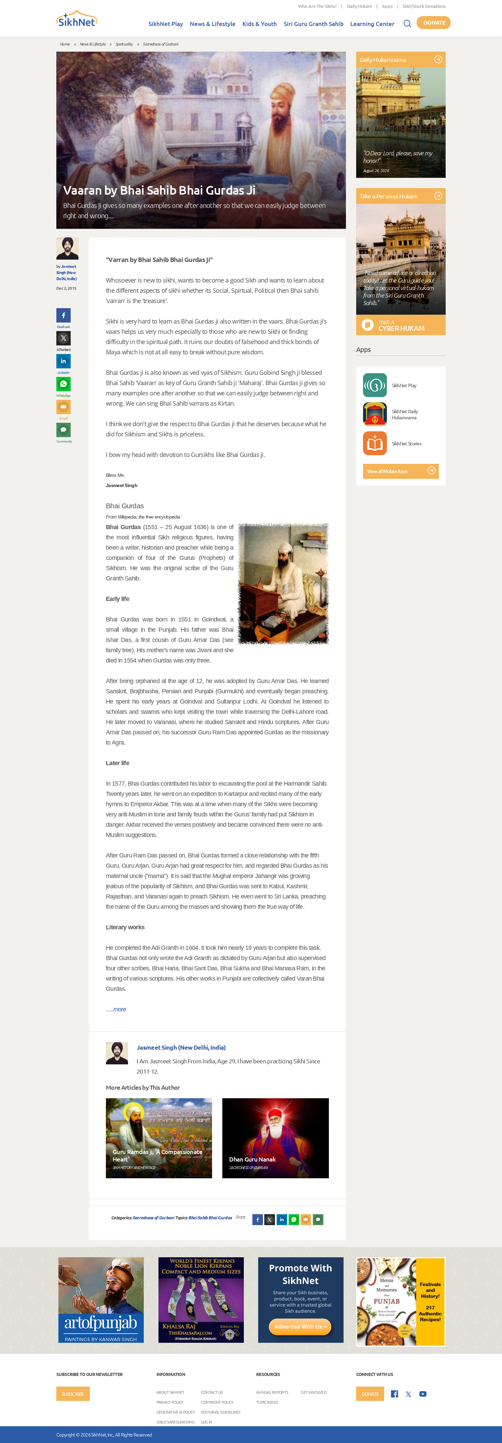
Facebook (63, 326)
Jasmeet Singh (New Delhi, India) (66, 272)
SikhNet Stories (407, 443)
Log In (206, 1421)
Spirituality (124, 44)
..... (116, 1009)
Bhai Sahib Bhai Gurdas (210, 1217)
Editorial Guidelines (220, 1411)
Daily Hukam (359, 6)
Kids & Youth (259, 24)
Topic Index (267, 1401)
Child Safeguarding (175, 1421)
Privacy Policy (169, 1401)
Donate (434, 22)
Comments (63, 441)
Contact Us (212, 1391)
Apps (387, 6)
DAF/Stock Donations (424, 6)
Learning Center (372, 24)
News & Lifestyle (213, 24)
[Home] (76, 24)
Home (64, 44)
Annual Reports (272, 1391)
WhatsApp (63, 395)
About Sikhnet (170, 1391)
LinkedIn (63, 372)
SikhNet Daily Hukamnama (405, 414)
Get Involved (313, 1391)
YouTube (423, 1394)
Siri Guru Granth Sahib (314, 24)
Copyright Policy (217, 1401)
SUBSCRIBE (73, 1394)
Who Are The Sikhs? (317, 6)
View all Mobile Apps (387, 471)
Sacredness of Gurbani (160, 44)
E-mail (63, 418)
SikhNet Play (166, 24)
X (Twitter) (63, 349)
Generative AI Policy (175, 1411)
